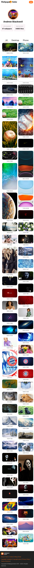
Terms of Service (5, 561)
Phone (26, 40)
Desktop (15, 40)
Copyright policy (17, 559)
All (6, 40)
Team (6, 556)
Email (19, 556)
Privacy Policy (26, 559)
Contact (11, 556)
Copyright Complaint (6, 559)
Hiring (15, 556)
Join (31, 2)
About (2, 556)
